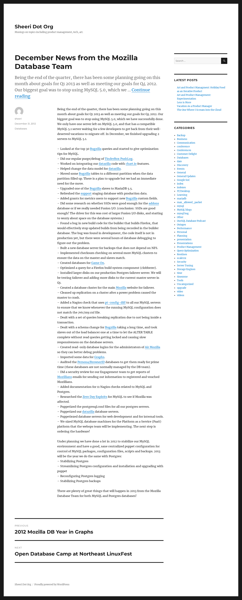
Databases (21, 128)
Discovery (182, 165)
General (181, 172)
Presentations (185, 243)
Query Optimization (188, 250)
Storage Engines (186, 269)
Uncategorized (185, 284)
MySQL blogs (184, 209)
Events (181, 168)
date (179, 161)
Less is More (184, 102)
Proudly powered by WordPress (51, 584)
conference (183, 146)
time (179, 272)
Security (181, 261)
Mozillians (64, 377)
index (180, 183)
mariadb (181, 198)
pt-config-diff (115, 302)
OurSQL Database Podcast (191, 220)
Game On (97, 263)
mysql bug (183, 213)
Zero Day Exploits (95, 396)
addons (154, 203)
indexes (181, 187)
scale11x (181, 258)
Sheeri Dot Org (34, 27)
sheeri (18, 118)
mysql (180, 206)
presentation (184, 239)
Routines (182, 254)
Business (182, 139)
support (86, 193)
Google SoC (183, 180)
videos (180, 295)
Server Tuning (185, 265)
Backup (181, 135)
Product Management (189, 246)
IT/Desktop (183, 191)
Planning (182, 235)
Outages (181, 224)
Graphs (99, 357)
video (180, 291)
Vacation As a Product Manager (194, 106)
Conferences (184, 150)
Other (180, 217)
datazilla (105, 163)
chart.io (131, 163)
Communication (186, 142)
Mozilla (121, 287)
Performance (184, 228)
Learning (182, 194)
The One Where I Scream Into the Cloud (199, 109)
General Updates (186, 176)
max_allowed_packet (189, 202)
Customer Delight (187, 153)
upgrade (181, 287)
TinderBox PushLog (119, 158)
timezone (182, 276)
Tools (180, 280)
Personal (182, 232)
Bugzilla (95, 149)
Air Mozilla (152, 347)
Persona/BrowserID (91, 362)
